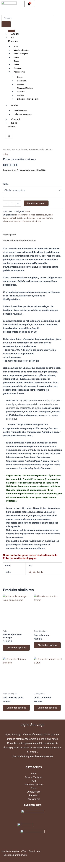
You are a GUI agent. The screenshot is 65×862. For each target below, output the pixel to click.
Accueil (15, 34)
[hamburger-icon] (11, 30)
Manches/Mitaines (25, 88)
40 (38, 572)
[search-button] (6, 24)
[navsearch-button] (3, 12)
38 (34, 572)
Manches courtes (21, 50)
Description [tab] (9, 234)
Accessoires (19, 72)
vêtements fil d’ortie (32, 221)
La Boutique (13, 39)
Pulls (16, 46)
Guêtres (20, 95)
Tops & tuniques (21, 54)
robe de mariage (22, 214)
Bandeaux (21, 81)
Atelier (14, 105)
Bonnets (20, 84)
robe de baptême (27, 218)
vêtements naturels (12, 221)
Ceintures (21, 92)
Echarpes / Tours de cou (27, 99)
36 (30, 572)
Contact (15, 119)
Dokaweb (22, 855)
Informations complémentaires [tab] (19, 240)
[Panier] (29, 4)
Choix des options (16, 647)
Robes (16, 65)
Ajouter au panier (36, 203)
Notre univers (13, 125)
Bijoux (20, 77)
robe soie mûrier (44, 218)
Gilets (16, 57)
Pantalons (18, 68)
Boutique (16, 149)
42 (42, 572)
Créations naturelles (23, 114)
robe (24, 149)
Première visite (20, 111)
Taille (5, 184)
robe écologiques (39, 214)
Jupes (16, 61)
